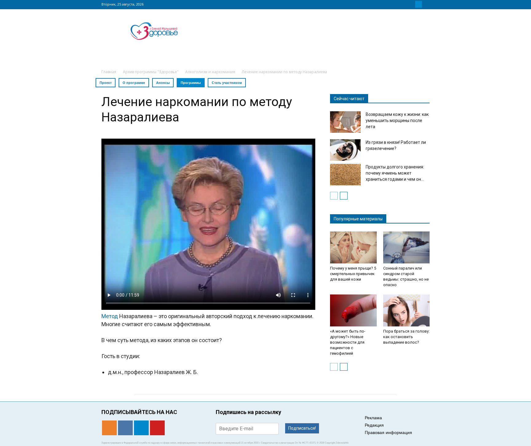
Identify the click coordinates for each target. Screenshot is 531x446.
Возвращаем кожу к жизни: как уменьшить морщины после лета (397, 120)
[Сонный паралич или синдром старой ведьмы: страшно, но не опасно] (406, 247)
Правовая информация (388, 432)
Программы (191, 83)
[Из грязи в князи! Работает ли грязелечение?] (345, 150)
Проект (106, 83)
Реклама (373, 417)
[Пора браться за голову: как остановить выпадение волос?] (406, 310)
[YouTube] (426, 4)
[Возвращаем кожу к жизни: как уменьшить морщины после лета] (345, 122)
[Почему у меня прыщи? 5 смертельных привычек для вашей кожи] (353, 247)
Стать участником (227, 83)
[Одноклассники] (403, 4)
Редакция (374, 425)
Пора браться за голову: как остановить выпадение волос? (406, 337)
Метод (109, 316)
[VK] (411, 4)
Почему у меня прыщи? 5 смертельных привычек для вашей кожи (353, 274)
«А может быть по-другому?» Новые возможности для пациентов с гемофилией (347, 342)
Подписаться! (302, 428)
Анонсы (163, 83)
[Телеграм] (418, 4)
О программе (134, 83)
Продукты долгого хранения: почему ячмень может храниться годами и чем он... (395, 173)
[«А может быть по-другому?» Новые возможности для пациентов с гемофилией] (353, 310)
